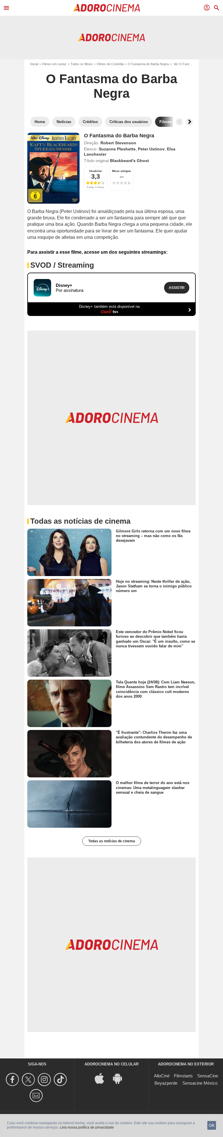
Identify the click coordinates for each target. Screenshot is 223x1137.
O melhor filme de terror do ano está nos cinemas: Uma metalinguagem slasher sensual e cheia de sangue (152, 788)
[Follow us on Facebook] (13, 1079)
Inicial (34, 64)
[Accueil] (106, 8)
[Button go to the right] (189, 121)
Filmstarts (183, 1075)
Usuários (95, 171)
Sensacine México (199, 1083)
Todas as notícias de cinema (111, 841)
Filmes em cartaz (54, 64)
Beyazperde (165, 1083)
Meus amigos (121, 171)
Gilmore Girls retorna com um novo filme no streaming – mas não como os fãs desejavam (153, 536)
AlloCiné (162, 1075)
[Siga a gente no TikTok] (61, 1079)
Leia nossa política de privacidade (87, 1127)
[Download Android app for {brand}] (120, 1078)
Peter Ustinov (151, 149)
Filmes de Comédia (110, 64)
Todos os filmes (82, 64)
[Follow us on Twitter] (29, 1079)
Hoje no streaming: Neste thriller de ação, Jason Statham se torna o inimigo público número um (154, 586)
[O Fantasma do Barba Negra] (53, 168)
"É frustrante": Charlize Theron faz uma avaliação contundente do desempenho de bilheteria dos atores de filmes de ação (154, 737)
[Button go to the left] (179, 121)
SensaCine (207, 1075)
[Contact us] (37, 1095)
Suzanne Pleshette (117, 149)
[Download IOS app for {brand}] (102, 1078)
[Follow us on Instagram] (45, 1079)
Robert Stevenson (118, 143)
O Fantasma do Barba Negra (148, 64)
